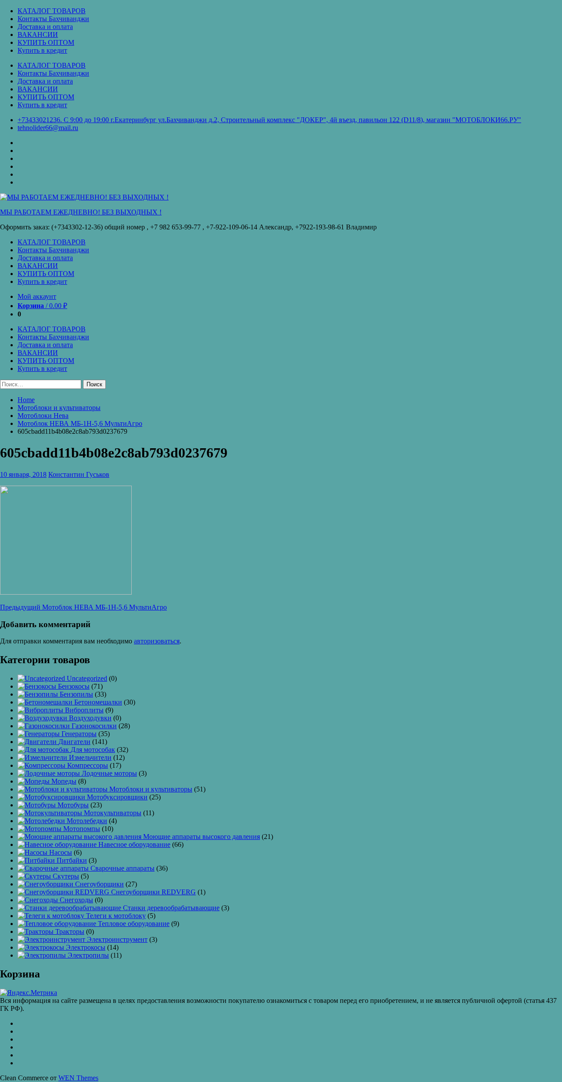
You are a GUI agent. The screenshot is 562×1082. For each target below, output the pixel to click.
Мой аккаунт (37, 296)
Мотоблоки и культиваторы (59, 407)
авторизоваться (157, 641)
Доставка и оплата (45, 26)
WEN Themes (78, 1078)
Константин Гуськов (78, 474)
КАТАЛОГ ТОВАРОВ (52, 11)
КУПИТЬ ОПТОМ (46, 42)
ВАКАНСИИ (38, 34)
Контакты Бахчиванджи (53, 18)
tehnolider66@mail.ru (48, 127)
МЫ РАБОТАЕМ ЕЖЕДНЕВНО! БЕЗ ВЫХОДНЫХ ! (81, 212)
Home (26, 399)
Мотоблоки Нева (43, 415)
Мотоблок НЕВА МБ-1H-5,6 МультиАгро (80, 423)
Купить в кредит (42, 50)
